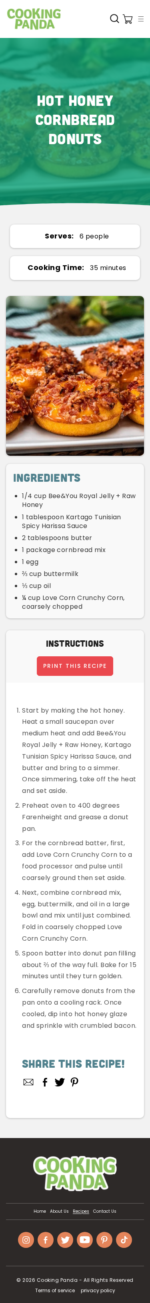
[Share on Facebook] (45, 1082)
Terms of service (55, 1290)
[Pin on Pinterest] (74, 1082)
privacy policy (98, 1290)
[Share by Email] (29, 1082)
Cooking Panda (57, 1280)
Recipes (81, 1212)
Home (40, 1212)
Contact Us (104, 1212)
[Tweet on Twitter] (59, 1082)
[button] (140, 18)
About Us (59, 1212)
